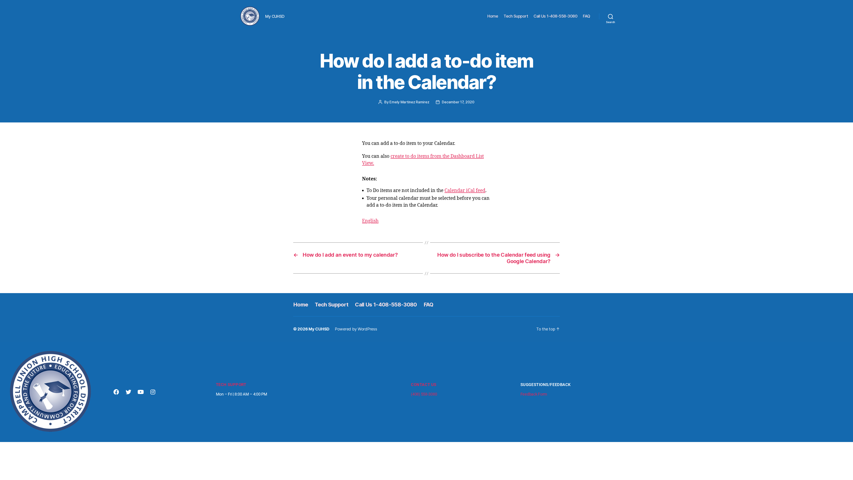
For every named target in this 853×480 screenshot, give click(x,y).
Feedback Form (533, 394)
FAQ (586, 16)
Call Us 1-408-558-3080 (555, 16)
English (370, 221)
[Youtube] (140, 391)
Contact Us (423, 384)
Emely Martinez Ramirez (409, 102)
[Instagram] (152, 391)
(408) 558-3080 (424, 394)
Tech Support (516, 16)
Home (492, 16)
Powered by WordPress (356, 329)
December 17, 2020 (458, 102)
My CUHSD (319, 329)
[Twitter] (128, 391)
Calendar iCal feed (464, 191)
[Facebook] (116, 391)
